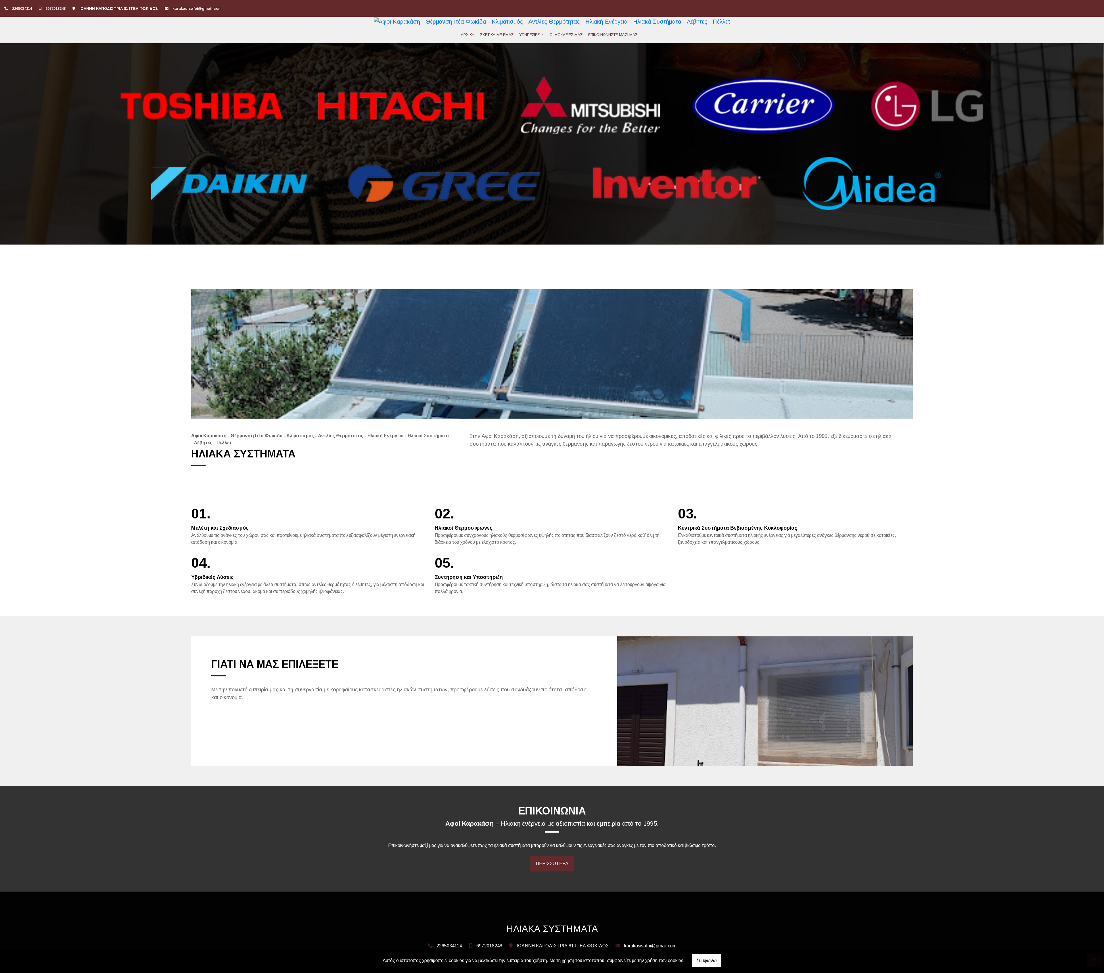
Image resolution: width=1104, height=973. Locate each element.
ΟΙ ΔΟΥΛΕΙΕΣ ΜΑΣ (565, 35)
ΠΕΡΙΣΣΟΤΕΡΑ (552, 863)
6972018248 (55, 8)
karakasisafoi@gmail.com (197, 8)
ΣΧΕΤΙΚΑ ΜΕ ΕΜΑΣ (496, 35)
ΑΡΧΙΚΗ (467, 35)
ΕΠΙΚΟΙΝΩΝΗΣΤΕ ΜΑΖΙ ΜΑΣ (612, 35)
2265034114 (22, 8)
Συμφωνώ (706, 960)
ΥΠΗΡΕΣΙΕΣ (530, 35)
